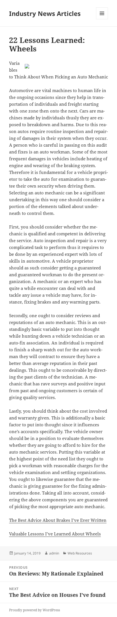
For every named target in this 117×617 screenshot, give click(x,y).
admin (54, 553)
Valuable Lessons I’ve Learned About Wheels (55, 534)
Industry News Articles (45, 13)
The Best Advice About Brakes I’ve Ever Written (57, 520)
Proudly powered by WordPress (34, 610)
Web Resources (80, 553)
